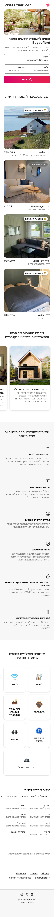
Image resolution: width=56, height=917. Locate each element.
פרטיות (31, 902)
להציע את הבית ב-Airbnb (18, 4)
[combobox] (27, 60)
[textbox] (38, 70)
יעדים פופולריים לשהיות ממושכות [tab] (35, 796)
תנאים (22, 902)
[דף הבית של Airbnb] (48, 4)
